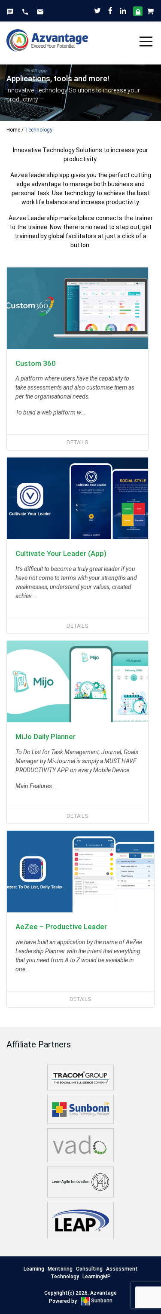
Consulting (89, 1269)
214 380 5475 (25, 11)
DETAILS (77, 442)
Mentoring (60, 1269)
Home (13, 130)
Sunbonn (101, 1301)
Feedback (10, 11)
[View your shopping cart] (151, 11)
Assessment (122, 1269)
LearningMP (96, 1277)
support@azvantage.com (40, 11)
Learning (34, 1269)
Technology (65, 1277)
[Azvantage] (47, 36)
